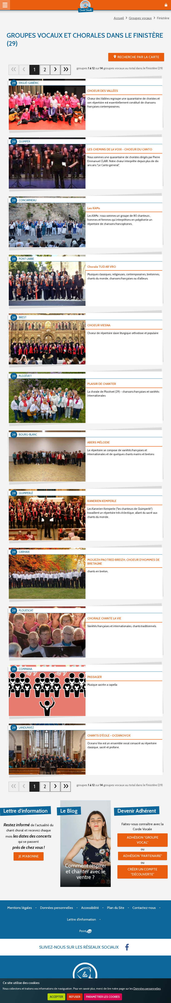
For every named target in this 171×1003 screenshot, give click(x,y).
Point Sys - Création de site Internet (85, 931)
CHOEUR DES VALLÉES (102, 91)
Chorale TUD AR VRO (101, 267)
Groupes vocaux (140, 18)
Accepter (56, 996)
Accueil (119, 18)
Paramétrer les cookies (103, 996)
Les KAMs (93, 208)
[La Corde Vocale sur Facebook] (127, 947)
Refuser (74, 996)
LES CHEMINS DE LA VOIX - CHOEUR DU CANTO (119, 149)
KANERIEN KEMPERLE (101, 501)
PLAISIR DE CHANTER (101, 384)
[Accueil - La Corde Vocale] (85, 6)
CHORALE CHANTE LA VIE (104, 618)
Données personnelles (147, 988)
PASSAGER (94, 677)
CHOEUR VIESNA (98, 325)
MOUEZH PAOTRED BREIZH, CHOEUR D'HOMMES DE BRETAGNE (123, 562)
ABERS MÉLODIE (98, 442)
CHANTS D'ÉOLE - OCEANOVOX (109, 735)
